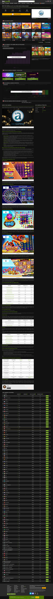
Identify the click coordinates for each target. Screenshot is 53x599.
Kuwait (6, 486)
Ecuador (6, 446)
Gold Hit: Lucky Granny (6, 29)
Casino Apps (23, 3)
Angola (6, 399)
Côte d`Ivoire (7, 438)
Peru (6, 517)
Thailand (6, 552)
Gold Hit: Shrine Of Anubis (9, 336)
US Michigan (7, 568)
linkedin (7, 595)
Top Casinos (15, 587)
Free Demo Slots (9, 588)
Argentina (6, 401)
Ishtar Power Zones (9, 325)
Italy (6, 475)
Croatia (6, 440)
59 (17, 469)
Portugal (6, 523)
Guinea (6, 463)
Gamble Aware (5, 80)
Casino (19, 3)
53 (17, 405)
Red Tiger (29, 359)
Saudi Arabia (7, 529)
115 (17, 473)
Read (31, 3)
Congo (6, 436)
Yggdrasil (21, 359)
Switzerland (7, 548)
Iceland (6, 467)
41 (17, 430)
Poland (6, 521)
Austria (6, 407)
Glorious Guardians (9, 292)
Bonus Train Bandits (15, 29)
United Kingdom (7, 564)
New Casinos (15, 589)
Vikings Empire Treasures (9, 303)
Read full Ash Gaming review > (6, 15)
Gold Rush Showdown (9, 287)
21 (17, 415)
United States (7, 566)
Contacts (15, 591)
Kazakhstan (7, 481)
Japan (6, 477)
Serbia (6, 533)
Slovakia (6, 537)
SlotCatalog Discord (33, 595)
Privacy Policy (23, 591)
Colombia (6, 434)
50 (17, 419)
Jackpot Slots (8, 589)
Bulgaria (6, 421)
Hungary (6, 465)
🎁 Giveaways (42, 3)
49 (17, 465)
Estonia (6, 450)
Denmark (6, 444)
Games (3, 3)
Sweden (6, 546)
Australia (6, 405)
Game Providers (9, 591)
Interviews (22, 587)
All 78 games (48, 42)
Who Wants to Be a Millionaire (29, 205)
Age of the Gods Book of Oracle (9, 296)
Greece (6, 461)
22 (17, 508)
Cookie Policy (22, 592)
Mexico (6, 500)
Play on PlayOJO (17, 14)
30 (17, 544)
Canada (6, 426)
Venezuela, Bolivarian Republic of (8, 579)
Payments (28, 3)
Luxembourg (7, 492)
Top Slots (8, 587)
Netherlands (7, 508)
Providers (11, 3)
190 (17, 426)
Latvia (6, 488)
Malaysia (6, 494)
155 (17, 510)
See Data (47, 397)
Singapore (6, 535)
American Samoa (7, 397)
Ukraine (6, 560)
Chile (6, 430)
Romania (6, 527)
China (6, 432)
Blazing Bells (34, 29)
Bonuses (15, 3)
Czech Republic (7, 442)
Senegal (6, 531)
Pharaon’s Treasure (9, 289)
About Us (22, 589)
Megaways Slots (9, 590)
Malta (6, 498)
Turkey (6, 556)
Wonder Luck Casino (6, 135)
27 (17, 548)
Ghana (6, 459)
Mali (6, 496)
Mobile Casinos (16, 590)
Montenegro (7, 502)
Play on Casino (8, 77)
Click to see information (16, 57)
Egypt (6, 448)
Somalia (6, 541)
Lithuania (6, 490)
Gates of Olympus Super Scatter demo (19, 592)
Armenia (6, 403)
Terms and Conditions (24, 590)
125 (17, 407)
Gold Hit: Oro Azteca (9, 343)
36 (17, 461)
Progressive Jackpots (30, 377)
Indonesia (6, 471)
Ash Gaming (44, 110)
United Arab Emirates (8, 562)
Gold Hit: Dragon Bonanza (7, 255)
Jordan (6, 479)
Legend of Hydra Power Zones (46, 29)
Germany (6, 457)
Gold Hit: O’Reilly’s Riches (9, 341)
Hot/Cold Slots (36, 3)
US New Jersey (6, 570)
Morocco (6, 504)
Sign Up (44, 589)
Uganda (6, 558)
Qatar (6, 525)
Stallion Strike (24, 29)
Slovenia (6, 539)
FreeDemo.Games (36, 594)
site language (47, 1)
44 (17, 546)
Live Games (7, 3)
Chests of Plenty (22, 279)
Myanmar (6, 506)
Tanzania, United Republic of (9, 550)
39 (17, 444)
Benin (6, 417)
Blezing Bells (6, 183)
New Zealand (7, 510)
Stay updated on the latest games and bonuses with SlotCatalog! (37, 588)
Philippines (7, 519)
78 (42, 111)
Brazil (6, 419)
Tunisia (6, 554)
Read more (33, 597)
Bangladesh (7, 413)
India (6, 469)
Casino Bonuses (16, 588)
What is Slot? (23, 588)
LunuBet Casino (6, 137)
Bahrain (6, 411)
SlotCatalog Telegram (31, 595)
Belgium (6, 415)
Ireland (6, 473)
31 (17, 523)
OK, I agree (37, 597)
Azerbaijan (6, 409)
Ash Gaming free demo (31, 207)
